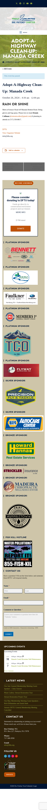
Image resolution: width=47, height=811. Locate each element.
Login (35, 786)
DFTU (4, 129)
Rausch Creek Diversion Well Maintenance (26, 659)
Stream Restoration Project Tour (15, 697)
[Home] (3, 62)
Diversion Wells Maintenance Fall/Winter (11, 167)
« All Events (7, 69)
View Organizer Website (11, 133)
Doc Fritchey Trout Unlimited (23, 786)
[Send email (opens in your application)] (30, 4)
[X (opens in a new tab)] (16, 4)
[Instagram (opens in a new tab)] (24, 4)
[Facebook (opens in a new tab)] (20, 4)
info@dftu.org (9, 745)
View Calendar (9, 671)
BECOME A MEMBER (23, 183)
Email (7, 598)
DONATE (9, 774)
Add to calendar (14, 150)
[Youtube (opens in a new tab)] (27, 4)
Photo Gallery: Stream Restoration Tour (18, 693)
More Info (20, 212)
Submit (8, 634)
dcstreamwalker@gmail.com (20, 116)
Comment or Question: (13, 610)
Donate (20, 228)
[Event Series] (23, 656)
